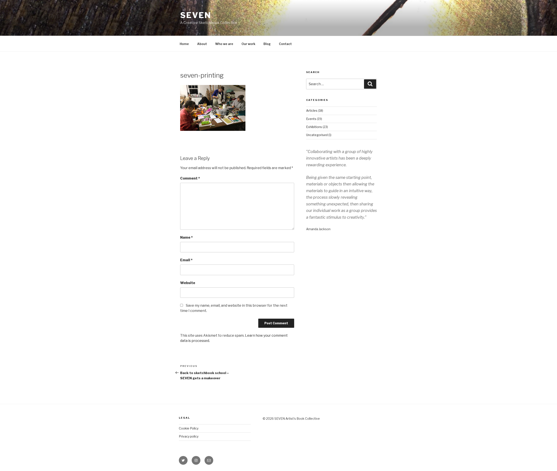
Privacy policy (188, 436)
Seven (195, 15)
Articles (311, 110)
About (202, 44)
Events (311, 119)
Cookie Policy (188, 428)
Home (184, 44)
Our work (248, 44)
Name (186, 237)
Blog (267, 44)
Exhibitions (314, 127)
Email (186, 260)
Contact (285, 44)
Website (187, 283)
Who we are (224, 44)
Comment (190, 178)
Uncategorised (317, 135)
